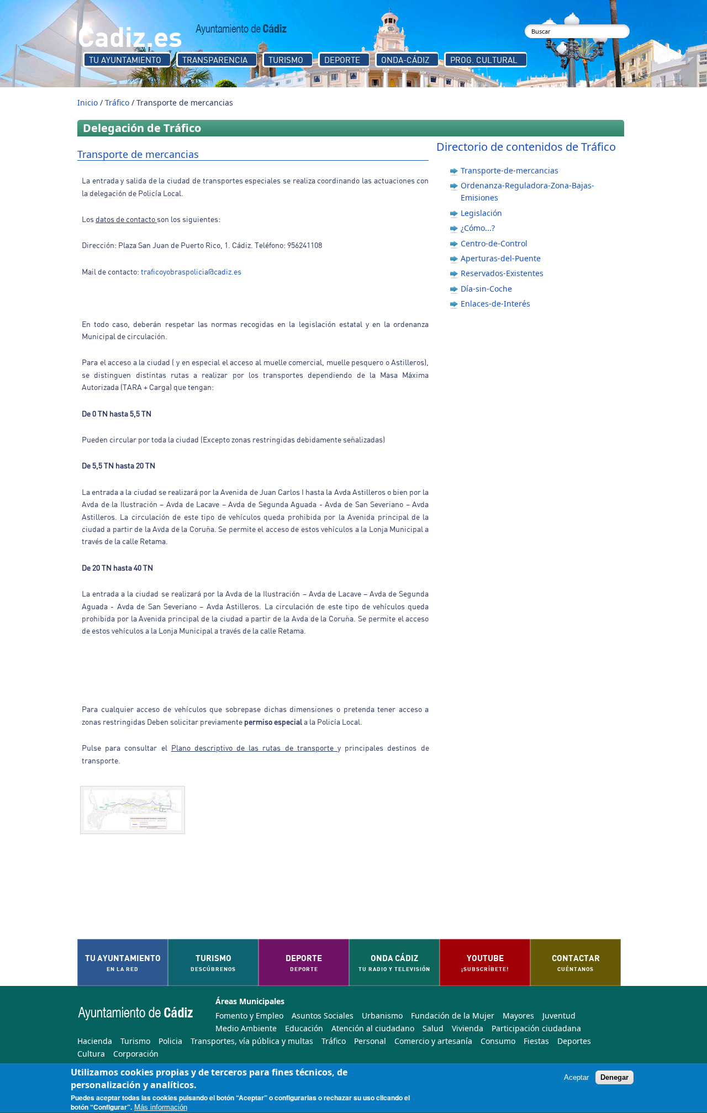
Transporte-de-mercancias (509, 170)
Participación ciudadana (536, 1028)
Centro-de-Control (494, 243)
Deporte (342, 60)
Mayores (518, 1015)
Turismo (285, 60)
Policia (170, 1041)
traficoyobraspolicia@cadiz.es (191, 271)
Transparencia (214, 60)
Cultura (91, 1053)
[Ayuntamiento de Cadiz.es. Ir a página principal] (241, 29)
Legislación (481, 213)
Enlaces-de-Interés (495, 303)
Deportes (574, 1041)
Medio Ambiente (246, 1028)
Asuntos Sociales (323, 1015)
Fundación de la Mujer (452, 1015)
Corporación (136, 1053)
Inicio (87, 102)
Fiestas (536, 1041)
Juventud (559, 1015)
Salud (433, 1028)
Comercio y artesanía (433, 1041)
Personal (370, 1041)
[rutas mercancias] (135, 810)
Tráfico (117, 102)
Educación (304, 1028)
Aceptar (576, 1078)
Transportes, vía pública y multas (252, 1041)
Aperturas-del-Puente (501, 258)
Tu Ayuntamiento (125, 60)
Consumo (498, 1041)
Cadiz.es (129, 35)
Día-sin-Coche (486, 288)
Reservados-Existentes (502, 273)
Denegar (614, 1078)
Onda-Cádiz (405, 60)
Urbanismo (382, 1015)
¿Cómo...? (478, 228)
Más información (160, 1108)
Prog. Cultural (484, 60)
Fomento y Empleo (249, 1015)
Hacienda (94, 1041)
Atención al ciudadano (372, 1028)
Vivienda (467, 1028)
